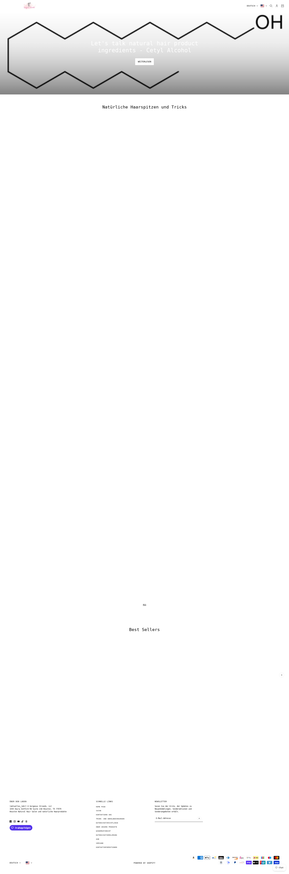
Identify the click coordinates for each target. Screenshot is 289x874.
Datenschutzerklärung (106, 835)
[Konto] (276, 6)
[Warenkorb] (282, 6)
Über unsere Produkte (106, 827)
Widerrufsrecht (103, 831)
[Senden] (199, 818)
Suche (98, 810)
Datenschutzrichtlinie (107, 823)
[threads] (26, 821)
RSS (144, 605)
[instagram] (14, 821)
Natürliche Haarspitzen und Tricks (144, 107)
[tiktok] (22, 821)
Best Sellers (144, 629)
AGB (97, 839)
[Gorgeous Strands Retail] (28, 5)
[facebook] (10, 821)
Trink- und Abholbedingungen (110, 819)
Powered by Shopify (144, 863)
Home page (101, 807)
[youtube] (18, 821)
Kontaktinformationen (106, 847)
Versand (99, 843)
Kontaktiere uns (104, 815)
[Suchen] (271, 6)
